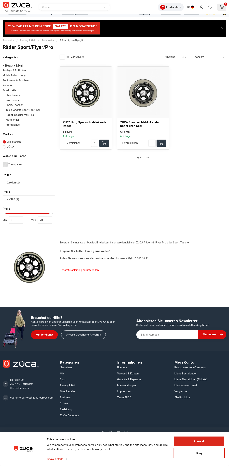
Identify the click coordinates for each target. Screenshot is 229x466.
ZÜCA (10, 146)
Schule (64, 403)
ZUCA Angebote (69, 415)
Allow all (199, 441)
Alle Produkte (182, 397)
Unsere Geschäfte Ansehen (83, 334)
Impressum (124, 391)
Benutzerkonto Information (190, 367)
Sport (63, 379)
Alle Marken (14, 141)
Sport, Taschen (14, 105)
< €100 (13, 199)
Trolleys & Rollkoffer (15, 70)
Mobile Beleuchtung (14, 75)
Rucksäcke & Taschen (16, 80)
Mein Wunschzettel (185, 385)
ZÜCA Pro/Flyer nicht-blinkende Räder (84, 124)
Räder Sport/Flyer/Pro (73, 40)
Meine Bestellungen (185, 373)
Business (65, 397)
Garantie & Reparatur (129, 379)
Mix (62, 373)
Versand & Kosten (128, 373)
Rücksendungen (126, 385)
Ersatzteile (48, 40)
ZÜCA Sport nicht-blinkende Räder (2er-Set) (139, 124)
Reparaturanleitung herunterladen (79, 270)
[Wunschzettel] (210, 7)
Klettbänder (12, 119)
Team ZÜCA (124, 397)
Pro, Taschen (13, 100)
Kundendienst (44, 334)
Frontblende (13, 124)
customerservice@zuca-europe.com (31, 397)
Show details (55, 458)
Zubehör (8, 85)
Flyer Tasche (13, 95)
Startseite (8, 40)
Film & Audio (67, 391)
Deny (199, 452)
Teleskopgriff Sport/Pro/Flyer (23, 110)
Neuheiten (66, 367)
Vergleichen (74, 143)
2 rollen (13, 182)
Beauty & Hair (28, 40)
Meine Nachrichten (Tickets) (190, 379)
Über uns (122, 367)
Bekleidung (66, 409)
